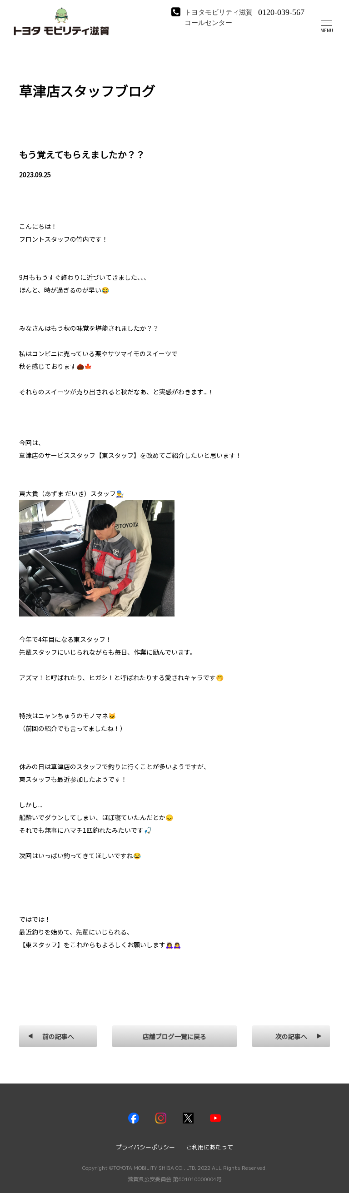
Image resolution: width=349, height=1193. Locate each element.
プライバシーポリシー (145, 1147)
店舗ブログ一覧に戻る (174, 1036)
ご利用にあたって (209, 1147)
